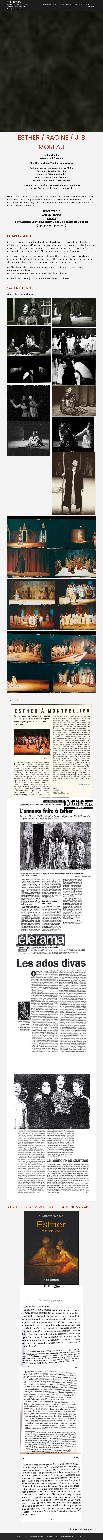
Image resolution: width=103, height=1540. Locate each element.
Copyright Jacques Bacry (20, 294)
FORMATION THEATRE (49, 4)
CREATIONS (89, 4)
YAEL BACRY (17, 5)
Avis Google (22, 1536)
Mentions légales (36, 1536)
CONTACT (82, 1536)
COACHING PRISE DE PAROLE (70, 4)
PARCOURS (91, 7)
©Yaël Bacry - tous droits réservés (60, 1536)
